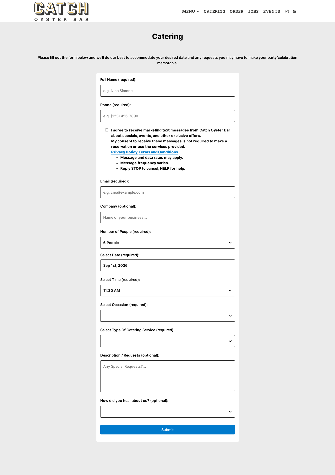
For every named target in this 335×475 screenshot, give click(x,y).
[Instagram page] (287, 11)
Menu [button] (189, 11)
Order (236, 11)
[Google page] (294, 11)
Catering (214, 11)
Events (271, 11)
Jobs (253, 11)
